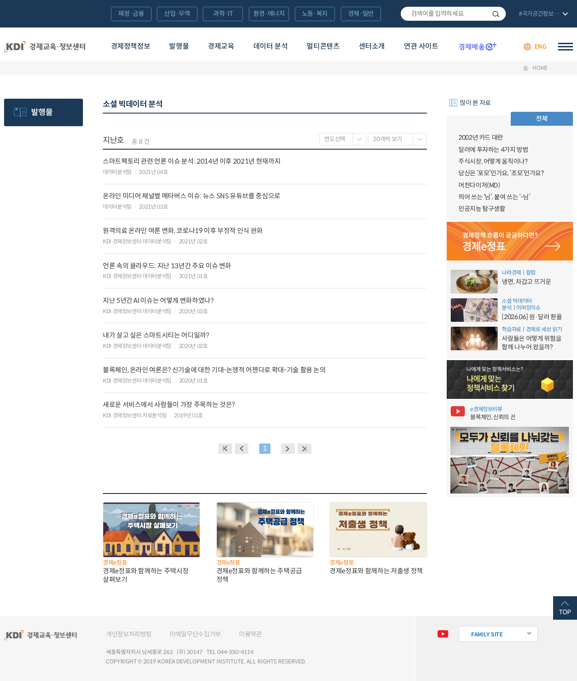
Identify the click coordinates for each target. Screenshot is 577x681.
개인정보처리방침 (128, 634)
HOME (540, 68)
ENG (540, 46)
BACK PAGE (225, 448)
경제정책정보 (131, 46)
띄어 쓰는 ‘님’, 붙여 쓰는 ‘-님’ (494, 197)
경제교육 (221, 46)
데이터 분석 (270, 46)
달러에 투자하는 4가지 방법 (493, 150)
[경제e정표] (510, 241)
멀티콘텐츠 (323, 46)
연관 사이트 (421, 46)
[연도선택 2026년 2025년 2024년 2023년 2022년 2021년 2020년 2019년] (342, 139)
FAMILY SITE (487, 634)
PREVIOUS (242, 448)
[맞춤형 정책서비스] (510, 379)
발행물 (179, 46)
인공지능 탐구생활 (481, 209)
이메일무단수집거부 (195, 634)
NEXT (288, 448)
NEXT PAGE (304, 448)
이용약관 (250, 634)
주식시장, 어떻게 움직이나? (493, 161)
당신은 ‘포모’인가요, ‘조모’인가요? (501, 173)
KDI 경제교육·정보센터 (45, 46)
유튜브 (443, 634)
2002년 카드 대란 (480, 137)
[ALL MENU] (565, 46)
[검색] (453, 14)
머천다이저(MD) (479, 185)
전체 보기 (542, 14)
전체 (541, 118)
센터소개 (372, 46)
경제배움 (478, 46)
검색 (496, 14)
